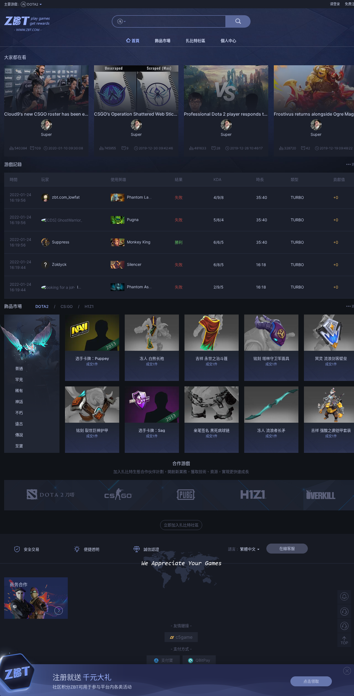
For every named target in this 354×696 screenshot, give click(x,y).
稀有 (19, 390)
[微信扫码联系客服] (344, 626)
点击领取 (311, 681)
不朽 (19, 412)
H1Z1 (89, 306)
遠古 (19, 423)
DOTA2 (42, 306)
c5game (184, 637)
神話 (19, 401)
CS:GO (67, 306)
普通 (19, 368)
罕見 (19, 379)
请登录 (335, 4)
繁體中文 (248, 549)
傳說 (19, 434)
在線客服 (287, 548)
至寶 (19, 445)
